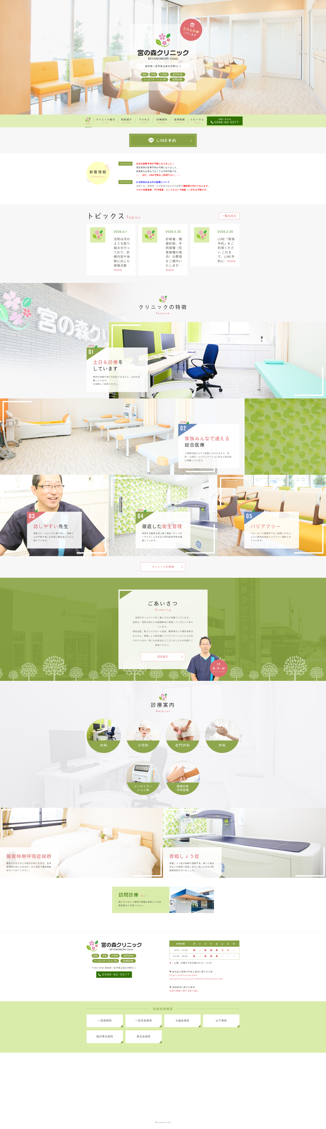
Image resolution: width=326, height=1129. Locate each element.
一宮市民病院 (143, 1020)
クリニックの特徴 (163, 567)
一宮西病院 (105, 1020)
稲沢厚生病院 (104, 1036)
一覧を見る (229, 215)
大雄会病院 (182, 1020)
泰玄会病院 (144, 1036)
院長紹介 (163, 656)
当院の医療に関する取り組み (184, 990)
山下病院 (221, 1020)
